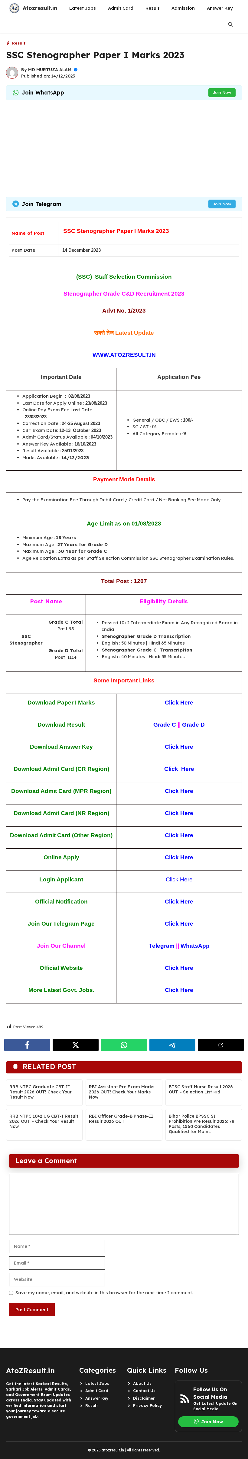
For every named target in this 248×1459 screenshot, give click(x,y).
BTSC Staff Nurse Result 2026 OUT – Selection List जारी (201, 1089)
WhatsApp (195, 946)
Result (152, 8)
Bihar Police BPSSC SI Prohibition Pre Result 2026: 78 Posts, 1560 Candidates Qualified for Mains (201, 1123)
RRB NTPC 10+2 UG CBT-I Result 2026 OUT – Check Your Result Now (43, 1121)
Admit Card (120, 8)
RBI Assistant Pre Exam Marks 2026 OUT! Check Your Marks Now (121, 1092)
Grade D (193, 724)
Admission (183, 8)
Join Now (222, 92)
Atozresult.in (40, 8)
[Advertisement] (124, 148)
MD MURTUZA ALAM (49, 69)
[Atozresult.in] (14, 8)
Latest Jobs (82, 8)
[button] (230, 24)
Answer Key (220, 8)
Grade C (164, 724)
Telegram (162, 946)
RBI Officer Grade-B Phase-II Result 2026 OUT (121, 1118)
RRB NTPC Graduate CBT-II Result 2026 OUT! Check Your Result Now (40, 1092)
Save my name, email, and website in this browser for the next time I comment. (104, 1292)
